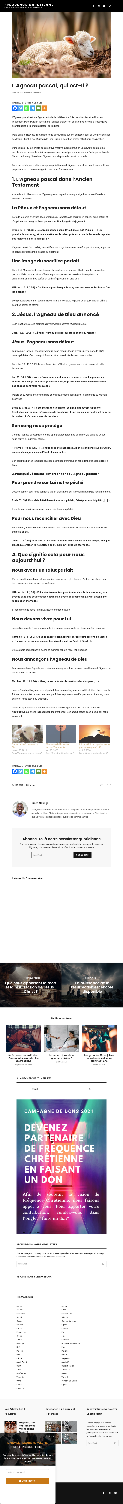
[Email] (38, 108)
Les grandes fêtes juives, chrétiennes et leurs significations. (99, 1058)
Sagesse (65, 1358)
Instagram (98, 6)
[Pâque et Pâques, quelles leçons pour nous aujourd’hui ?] (94, 734)
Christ (19, 1317)
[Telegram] (32, 108)
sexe (18, 1370)
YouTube (103, 6)
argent (19, 1310)
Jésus (19, 1340)
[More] (44, 108)
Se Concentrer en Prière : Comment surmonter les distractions (23, 1058)
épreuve (20, 1388)
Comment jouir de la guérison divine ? (61, 1057)
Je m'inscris (29, 1480)
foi (63, 1332)
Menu (115, 6)
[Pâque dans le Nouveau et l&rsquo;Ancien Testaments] (61, 734)
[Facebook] (15, 108)
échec (19, 1385)
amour (65, 1306)
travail (65, 1377)
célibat (19, 1325)
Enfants (20, 1328)
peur (18, 1355)
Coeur (19, 1321)
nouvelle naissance (71, 1343)
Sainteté (65, 1362)
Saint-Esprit (21, 1362)
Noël (18, 1347)
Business (20, 1314)
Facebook (93, 6)
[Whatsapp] (26, 108)
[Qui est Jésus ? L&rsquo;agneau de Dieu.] (27, 734)
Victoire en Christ (70, 1381)
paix (63, 1347)
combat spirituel (69, 1321)
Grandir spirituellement (26, 92)
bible (64, 1310)
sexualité (66, 1370)
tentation (20, 1377)
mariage (20, 1343)
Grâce (19, 1336)
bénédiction (67, 1314)
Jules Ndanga (40, 803)
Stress (65, 1373)
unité (18, 1381)
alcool (19, 1306)
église (64, 1385)
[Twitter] (20, 108)
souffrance (21, 1373)
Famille (65, 1328)
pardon (19, 1351)
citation (65, 1317)
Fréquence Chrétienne (29, 4)
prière (64, 1355)
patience (66, 1351)
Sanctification (68, 1366)
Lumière (65, 1340)
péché (19, 1358)
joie (63, 1336)
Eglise (64, 1325)
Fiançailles (21, 1332)
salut (18, 1366)
